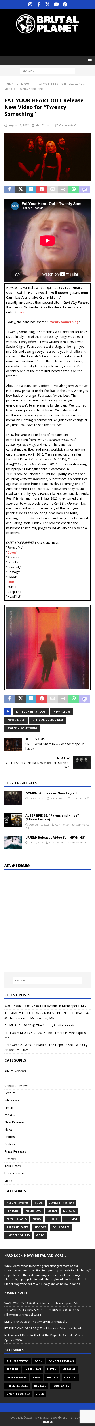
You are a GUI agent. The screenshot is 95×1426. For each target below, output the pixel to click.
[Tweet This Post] (20, 190)
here (20, 312)
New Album (61, 711)
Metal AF (10, 1115)
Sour (10, 582)
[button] (89, 60)
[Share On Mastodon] (84, 190)
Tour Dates (12, 1166)
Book (8, 1078)
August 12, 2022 (18, 125)
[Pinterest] (65, 4)
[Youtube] (56, 4)
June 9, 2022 (36, 842)
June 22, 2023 (36, 798)
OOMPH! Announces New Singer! (51, 793)
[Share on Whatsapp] (73, 190)
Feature (9, 1093)
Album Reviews (15, 1071)
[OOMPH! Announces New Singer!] (13, 798)
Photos (9, 1137)
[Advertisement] (49, 44)
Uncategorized (14, 1173)
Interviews (11, 1100)
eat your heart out (31, 711)
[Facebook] (39, 4)
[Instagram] (30, 4)
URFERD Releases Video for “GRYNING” (55, 837)
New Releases (14, 1122)
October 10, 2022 (39, 824)
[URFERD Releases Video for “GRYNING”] (13, 842)
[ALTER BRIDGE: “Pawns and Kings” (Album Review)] (13, 820)
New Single (16, 720)
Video (8, 1181)
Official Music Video (47, 720)
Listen (8, 1108)
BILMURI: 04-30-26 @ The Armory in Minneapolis (39, 1025)
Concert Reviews (16, 1086)
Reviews (10, 1159)
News (8, 1129)
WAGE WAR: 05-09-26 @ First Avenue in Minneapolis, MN (45, 1006)
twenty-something (22, 728)
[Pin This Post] (41, 190)
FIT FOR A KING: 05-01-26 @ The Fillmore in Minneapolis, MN (43, 1328)
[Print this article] (63, 190)
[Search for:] (47, 71)
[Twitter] (47, 4)
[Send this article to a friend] (52, 190)
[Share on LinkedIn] (31, 190)
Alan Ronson (43, 125)
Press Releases (15, 1151)
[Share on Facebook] (9, 190)
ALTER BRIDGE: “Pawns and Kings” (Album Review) (52, 817)
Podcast (10, 1144)
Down (11, 552)
